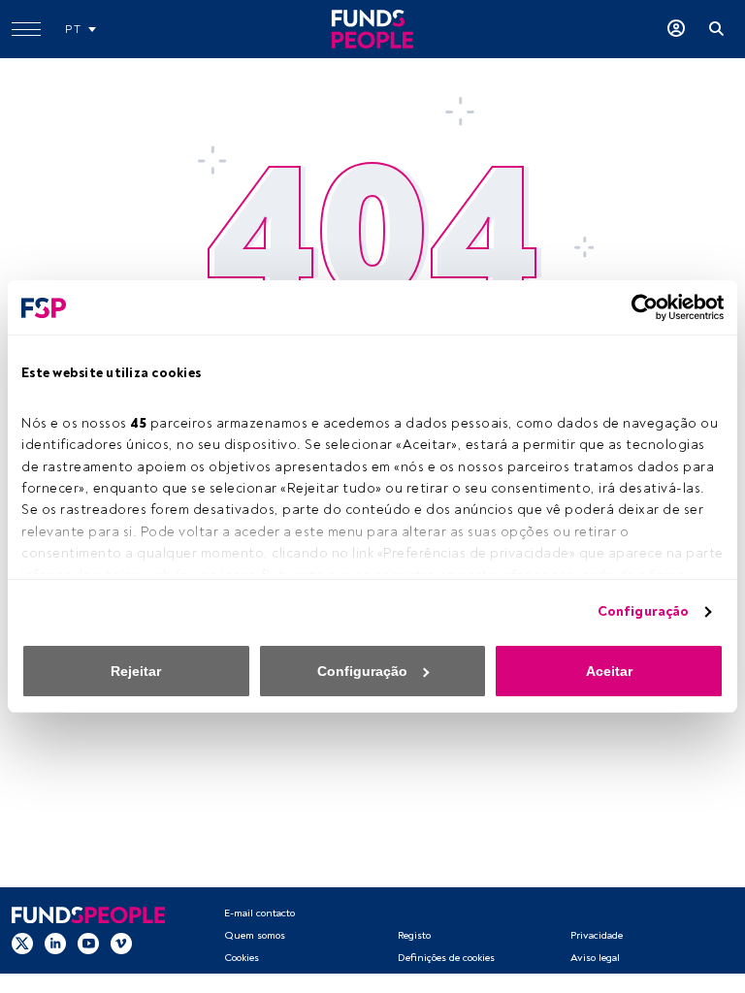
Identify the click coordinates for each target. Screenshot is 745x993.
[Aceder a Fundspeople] (676, 29)
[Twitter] (22, 943)
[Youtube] (88, 943)
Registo (414, 935)
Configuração (643, 611)
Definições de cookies (446, 957)
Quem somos (254, 935)
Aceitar (609, 671)
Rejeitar (136, 671)
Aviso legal (595, 957)
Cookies (241, 957)
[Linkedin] (55, 943)
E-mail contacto (259, 913)
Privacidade (596, 935)
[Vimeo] (121, 943)
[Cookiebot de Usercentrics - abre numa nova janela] (639, 307)
